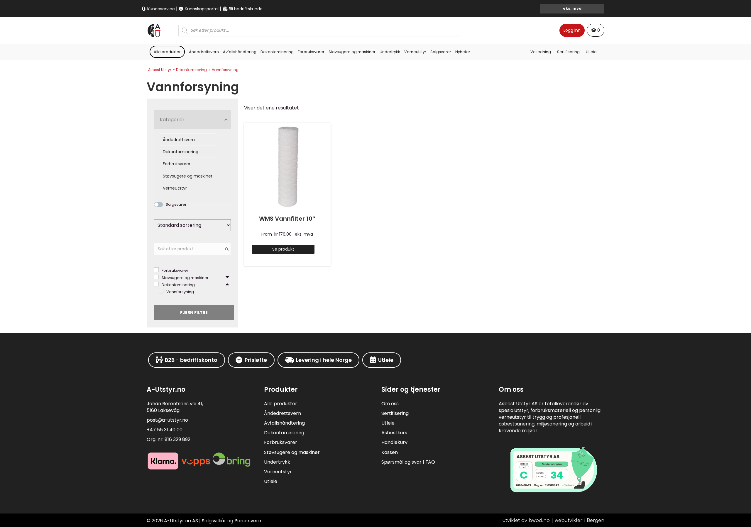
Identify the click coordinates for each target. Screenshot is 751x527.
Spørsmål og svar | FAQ (408, 462)
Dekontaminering (277, 52)
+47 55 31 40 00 (164, 429)
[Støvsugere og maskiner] (156, 277)
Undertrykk (390, 52)
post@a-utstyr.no (167, 420)
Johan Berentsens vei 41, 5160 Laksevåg (175, 407)
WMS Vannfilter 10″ (287, 218)
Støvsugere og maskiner (352, 52)
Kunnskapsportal (201, 9)
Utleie (591, 52)
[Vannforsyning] (161, 291)
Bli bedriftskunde (245, 9)
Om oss (390, 403)
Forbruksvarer (311, 52)
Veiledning (540, 52)
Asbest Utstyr (159, 69)
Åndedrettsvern (204, 52)
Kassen (389, 452)
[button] (192, 119)
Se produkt (283, 249)
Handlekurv (394, 442)
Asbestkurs (394, 432)
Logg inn (572, 30)
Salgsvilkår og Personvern (231, 520)
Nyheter (462, 52)
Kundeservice (160, 9)
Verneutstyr (415, 52)
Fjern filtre (194, 312)
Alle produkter (167, 52)
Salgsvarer (440, 52)
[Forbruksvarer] (156, 269)
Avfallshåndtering (239, 52)
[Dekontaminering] (156, 284)
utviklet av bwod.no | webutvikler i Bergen (553, 520)
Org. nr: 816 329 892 (168, 439)
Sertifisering (568, 52)
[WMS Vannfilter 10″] (287, 166)
